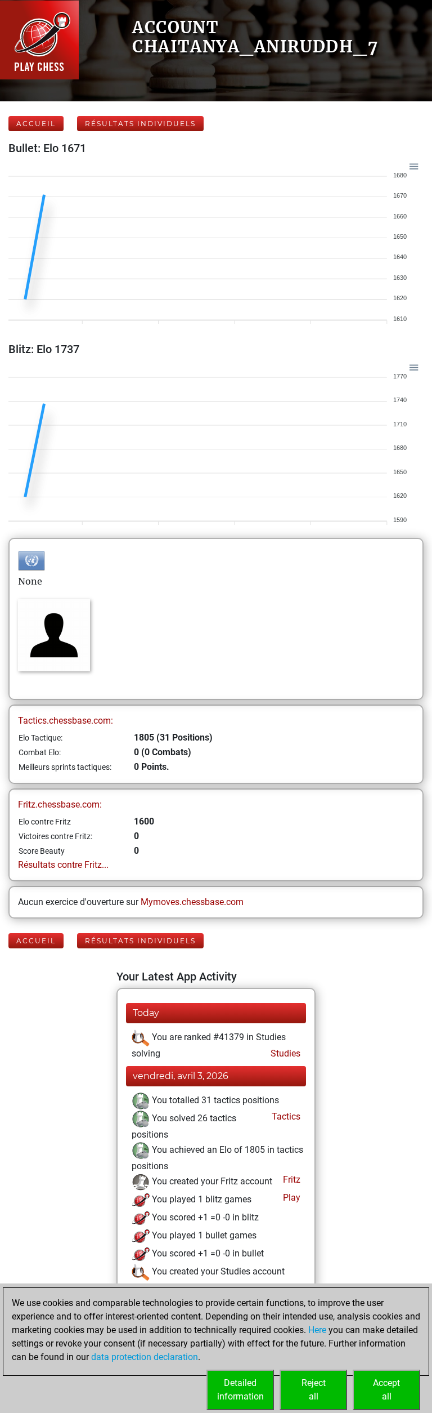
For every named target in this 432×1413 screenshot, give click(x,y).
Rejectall (314, 1390)
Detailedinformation (240, 1390)
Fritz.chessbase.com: (60, 804)
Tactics (284, 1116)
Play (290, 1197)
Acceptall (386, 1390)
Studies (284, 1053)
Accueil (36, 123)
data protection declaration (144, 1357)
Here (317, 1330)
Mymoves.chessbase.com (192, 902)
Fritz (290, 1179)
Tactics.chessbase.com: (65, 720)
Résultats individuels (140, 123)
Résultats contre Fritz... (63, 864)
